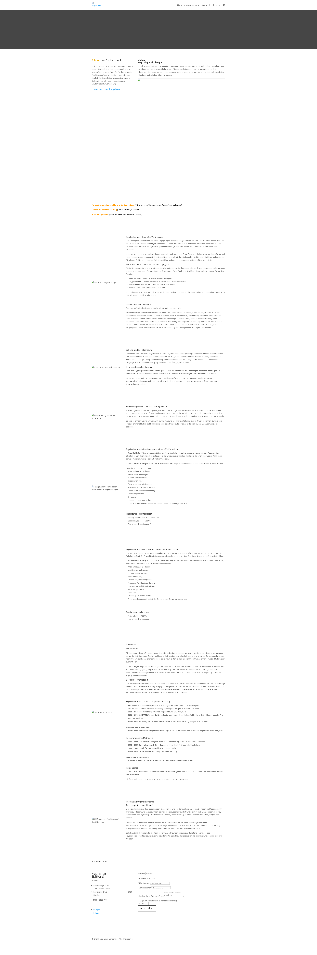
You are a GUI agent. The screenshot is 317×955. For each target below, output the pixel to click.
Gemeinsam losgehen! (107, 89)
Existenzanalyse (124, 210)
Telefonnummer (144, 888)
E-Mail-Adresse (144, 883)
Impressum (96, 943)
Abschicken (147, 908)
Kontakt (216, 5)
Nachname (142, 878)
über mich (206, 5)
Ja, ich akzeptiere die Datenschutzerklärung (159, 901)
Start (179, 5)
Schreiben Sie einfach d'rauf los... (151, 896)
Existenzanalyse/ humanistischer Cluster (151, 205)
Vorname (141, 873)
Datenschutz (108, 943)
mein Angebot (190, 5)
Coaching (135, 210)
